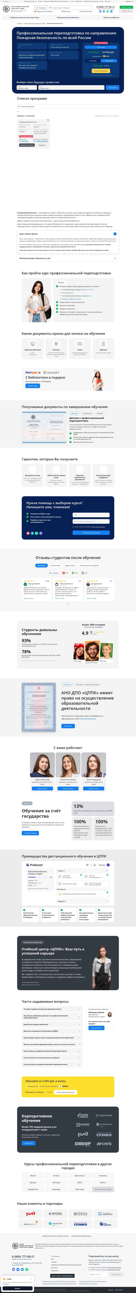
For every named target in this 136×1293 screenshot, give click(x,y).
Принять (17, 1288)
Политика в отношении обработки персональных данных (59, 1281)
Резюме (100, 413)
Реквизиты (55, 1270)
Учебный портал (126, 11)
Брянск (103, 1182)
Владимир (56, 1189)
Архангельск (80, 1175)
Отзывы (40, 1)
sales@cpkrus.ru (86, 296)
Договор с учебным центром (87, 684)
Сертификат (87, 413)
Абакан (33, 1175)
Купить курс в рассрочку (65, 1092)
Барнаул (33, 1182)
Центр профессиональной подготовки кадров (20, 7)
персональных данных (98, 527)
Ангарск (56, 1175)
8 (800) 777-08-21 (106, 7)
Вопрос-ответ (78, 1)
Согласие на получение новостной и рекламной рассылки (59, 1283)
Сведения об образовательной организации (56, 1)
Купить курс (32, 386)
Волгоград (79, 1189)
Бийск (79, 1182)
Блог (72, 1)
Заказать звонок (126, 7)
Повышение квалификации (68, 17)
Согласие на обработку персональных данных (92, 1281)
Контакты (107, 1)
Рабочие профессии (111, 17)
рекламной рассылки (114, 1270)
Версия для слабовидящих (62, 1276)
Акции (101, 1)
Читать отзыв (28, 598)
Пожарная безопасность (28, 122)
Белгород (56, 1182)
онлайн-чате (68, 293)
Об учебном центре (29, 1)
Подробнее (6, 1284)
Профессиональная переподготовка (24, 17)
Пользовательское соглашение (88, 1283)
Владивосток (33, 1189)
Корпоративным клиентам (91, 1)
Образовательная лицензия (19, 10)
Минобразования (88, 718)
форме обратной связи (72, 299)
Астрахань (103, 1175)
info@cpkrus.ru (129, 1)
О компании (55, 1256)
